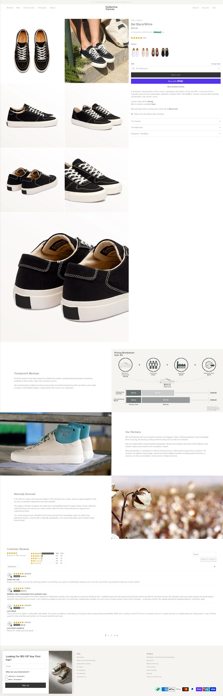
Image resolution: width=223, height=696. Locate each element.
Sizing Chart (216, 64)
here (153, 104)
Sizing (150, 102)
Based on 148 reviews (16, 555)
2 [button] (108, 635)
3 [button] (111, 635)
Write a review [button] (208, 560)
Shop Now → (126, 2)
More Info (173, 109)
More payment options (175, 86)
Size (132, 63)
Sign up (25, 685)
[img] (19, 574)
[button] (137, 38)
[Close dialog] (69, 654)
